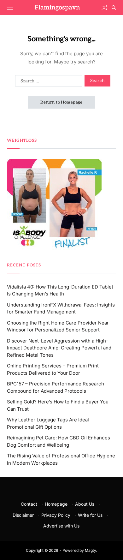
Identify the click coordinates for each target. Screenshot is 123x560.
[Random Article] (104, 7)
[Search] (114, 7)
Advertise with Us (61, 525)
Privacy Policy (55, 515)
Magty (90, 550)
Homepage (56, 504)
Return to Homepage (61, 102)
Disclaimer (23, 515)
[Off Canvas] (10, 8)
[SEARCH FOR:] (47, 82)
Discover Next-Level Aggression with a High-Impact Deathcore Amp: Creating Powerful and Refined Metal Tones (59, 348)
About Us (84, 504)
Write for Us (90, 515)
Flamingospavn (57, 7)
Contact (29, 504)
